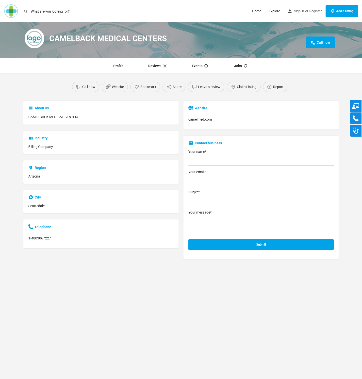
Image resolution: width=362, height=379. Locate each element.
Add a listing (344, 11)
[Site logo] (12, 11)
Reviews (157, 66)
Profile (118, 66)
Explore (274, 11)
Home (256, 11)
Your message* (200, 212)
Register (315, 11)
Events (197, 66)
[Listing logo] (34, 38)
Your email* (197, 172)
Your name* (197, 152)
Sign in (299, 11)
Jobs (238, 66)
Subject (194, 192)
